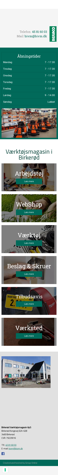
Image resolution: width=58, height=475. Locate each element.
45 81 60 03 (39, 32)
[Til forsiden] (29, 17)
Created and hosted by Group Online (20, 463)
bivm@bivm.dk (36, 36)
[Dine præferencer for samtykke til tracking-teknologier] (5, 470)
